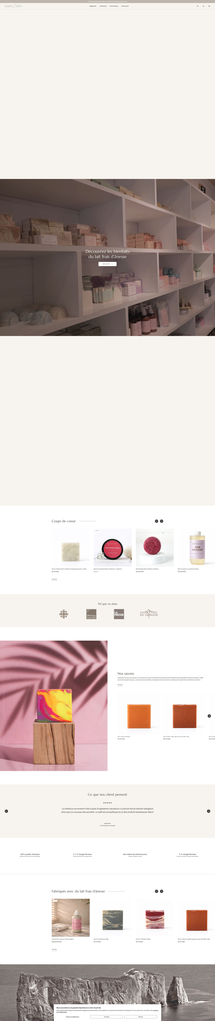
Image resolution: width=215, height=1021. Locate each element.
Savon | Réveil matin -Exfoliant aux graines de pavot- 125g (69, 569)
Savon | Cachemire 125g (101, 939)
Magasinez (93, 6)
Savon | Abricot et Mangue (124, 736)
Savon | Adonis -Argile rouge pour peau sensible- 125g (176, 736)
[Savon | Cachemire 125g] (113, 918)
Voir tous (54, 579)
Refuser (140, 1016)
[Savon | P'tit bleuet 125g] (155, 918)
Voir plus (120, 684)
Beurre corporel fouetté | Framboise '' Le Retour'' (108, 569)
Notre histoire (114, 6)
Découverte (125, 6)
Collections (103, 6)
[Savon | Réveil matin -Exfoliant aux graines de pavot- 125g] (71, 548)
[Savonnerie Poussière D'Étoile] (13, 6)
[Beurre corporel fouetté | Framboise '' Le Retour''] (113, 548)
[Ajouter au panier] (86, 563)
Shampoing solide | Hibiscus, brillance (147, 569)
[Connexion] (203, 6)
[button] (198, 6)
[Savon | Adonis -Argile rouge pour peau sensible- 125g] (184, 713)
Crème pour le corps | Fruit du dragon (62, 939)
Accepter (106, 1016)
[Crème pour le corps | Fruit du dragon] (71, 918)
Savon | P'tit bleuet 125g (143, 939)
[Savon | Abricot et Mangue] (139, 713)
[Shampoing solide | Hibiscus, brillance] (155, 548)
